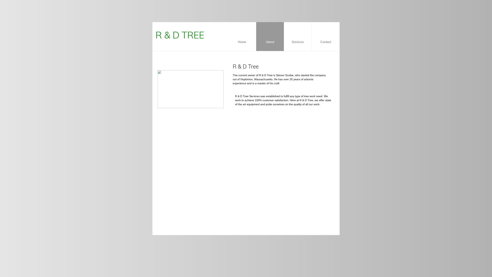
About (270, 42)
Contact (325, 42)
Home (242, 42)
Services (298, 42)
